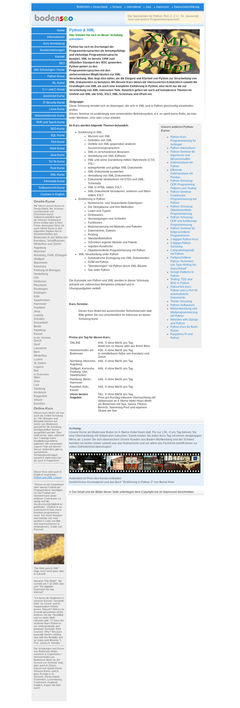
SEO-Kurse (57, 128)
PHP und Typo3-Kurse (50, 122)
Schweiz (117, 6)
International (134, 6)
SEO (62, 63)
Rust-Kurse (57, 168)
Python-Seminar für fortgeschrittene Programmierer (182, 232)
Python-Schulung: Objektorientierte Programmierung (181, 210)
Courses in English (53, 194)
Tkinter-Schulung (181, 301)
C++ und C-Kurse (53, 89)
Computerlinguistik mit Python (182, 252)
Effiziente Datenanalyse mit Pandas (181, 173)
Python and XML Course (48, 477)
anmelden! (76, 39)
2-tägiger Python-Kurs (184, 239)
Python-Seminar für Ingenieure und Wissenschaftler (182, 155)
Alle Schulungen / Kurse (49, 69)
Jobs (148, 6)
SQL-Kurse (58, 135)
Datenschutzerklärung (186, 6)
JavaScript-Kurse (54, 96)
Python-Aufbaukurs (182, 305)
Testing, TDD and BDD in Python (181, 281)
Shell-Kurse (57, 148)
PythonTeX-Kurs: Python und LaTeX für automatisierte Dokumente (184, 292)
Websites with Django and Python (184, 321)
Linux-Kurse (57, 109)
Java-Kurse (57, 155)
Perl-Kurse (58, 142)
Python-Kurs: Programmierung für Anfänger (183, 140)
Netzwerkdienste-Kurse (50, 115)
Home (61, 30)
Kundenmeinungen (52, 50)
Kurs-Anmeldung (54, 43)
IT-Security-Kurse (54, 102)
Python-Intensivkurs (182, 148)
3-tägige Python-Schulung (180, 244)
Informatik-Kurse (54, 181)
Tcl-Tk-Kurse (57, 161)
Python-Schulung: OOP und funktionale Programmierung (183, 221)
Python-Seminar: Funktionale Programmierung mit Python (183, 197)
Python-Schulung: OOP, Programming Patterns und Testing (183, 184)
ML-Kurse (58, 83)
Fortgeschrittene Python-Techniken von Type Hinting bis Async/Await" (183, 263)
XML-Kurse (57, 174)
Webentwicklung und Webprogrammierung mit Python (184, 312)
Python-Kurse (56, 76)
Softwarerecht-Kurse (52, 187)
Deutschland (100, 6)
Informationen (56, 37)
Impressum (162, 6)
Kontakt (60, 56)
